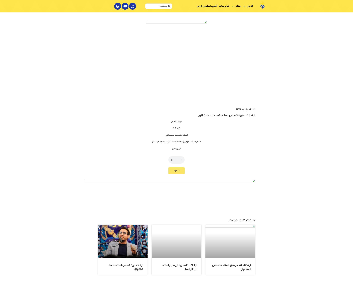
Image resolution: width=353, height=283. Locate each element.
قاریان (250, 6)
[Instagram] (132, 6)
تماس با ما (224, 6)
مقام (238, 6)
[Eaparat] (117, 6)
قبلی (179, 148)
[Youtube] (125, 6)
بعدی (174, 148)
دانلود (176, 170)
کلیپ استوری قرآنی (207, 6)
